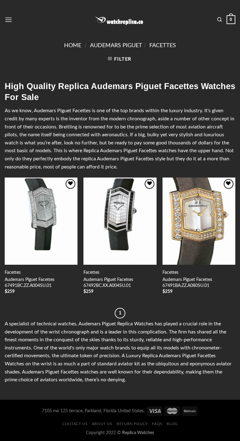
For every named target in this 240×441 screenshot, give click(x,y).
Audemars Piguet (116, 45)
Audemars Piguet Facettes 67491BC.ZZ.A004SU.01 (29, 282)
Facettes (162, 45)
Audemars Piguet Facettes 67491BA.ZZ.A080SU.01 (187, 282)
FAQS (157, 424)
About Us (102, 424)
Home (72, 45)
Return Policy (132, 424)
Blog (172, 424)
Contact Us (75, 424)
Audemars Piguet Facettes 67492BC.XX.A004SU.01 (108, 282)
